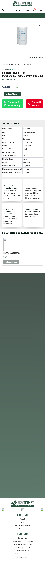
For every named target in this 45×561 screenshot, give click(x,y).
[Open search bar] (3, 10)
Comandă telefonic (36, 104)
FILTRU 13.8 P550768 (12, 253)
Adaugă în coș (12, 94)
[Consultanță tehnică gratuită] (6, 182)
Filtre (11, 69)
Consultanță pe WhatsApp (14, 104)
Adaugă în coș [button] (11, 262)
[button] (41, 10)
